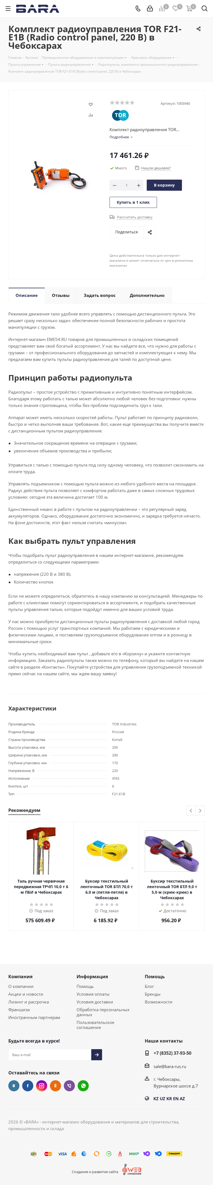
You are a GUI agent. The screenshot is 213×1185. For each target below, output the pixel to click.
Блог (149, 986)
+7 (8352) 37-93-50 (172, 1053)
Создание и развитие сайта (95, 1171)
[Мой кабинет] (150, 8)
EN (176, 1098)
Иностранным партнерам (34, 1017)
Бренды (153, 994)
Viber (69, 1085)
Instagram (41, 1085)
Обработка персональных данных (103, 1012)
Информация (92, 977)
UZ (162, 1098)
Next (200, 811)
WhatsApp (83, 1085)
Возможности (159, 1002)
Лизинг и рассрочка (28, 1002)
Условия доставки (95, 1002)
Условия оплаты (93, 994)
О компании (21, 986)
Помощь (85, 986)
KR (169, 1098)
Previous (191, 811)
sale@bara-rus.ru (170, 1066)
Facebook (27, 1085)
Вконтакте (13, 1085)
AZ (182, 1098)
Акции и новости (25, 994)
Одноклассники (55, 1085)
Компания (20, 977)
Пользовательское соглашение (95, 1025)
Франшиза (19, 1009)
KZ (156, 1098)
